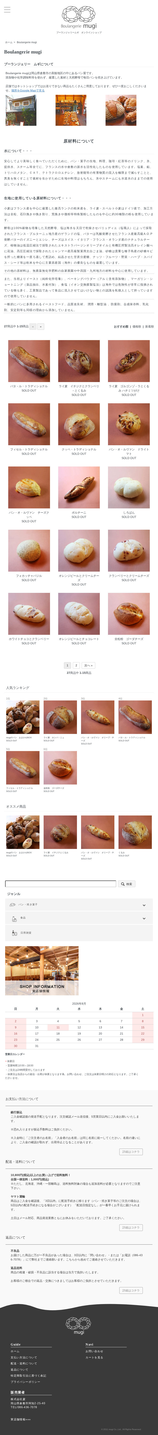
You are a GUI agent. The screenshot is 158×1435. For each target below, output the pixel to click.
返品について (19, 1369)
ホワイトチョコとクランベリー (29, 639)
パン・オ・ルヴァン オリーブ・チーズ (97, 721)
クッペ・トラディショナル (79, 449)
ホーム (9, 42)
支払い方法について (24, 1357)
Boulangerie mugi (27, 42)
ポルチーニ (79, 512)
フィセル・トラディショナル (29, 449)
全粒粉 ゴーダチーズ (129, 639)
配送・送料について (24, 1363)
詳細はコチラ (131, 1151)
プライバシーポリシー (25, 1381)
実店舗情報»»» (21, 1419)
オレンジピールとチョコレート (79, 639)
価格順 (136, 326)
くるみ (123, 854)
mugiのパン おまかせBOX (19, 720)
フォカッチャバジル (29, 575)
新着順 (149, 326)
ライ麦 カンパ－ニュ (54, 720)
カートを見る (94, 1357)
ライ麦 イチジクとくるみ (56, 854)
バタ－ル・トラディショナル (29, 386)
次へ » (88, 665)
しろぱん (129, 512)
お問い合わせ (94, 1351)
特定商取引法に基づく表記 (28, 1375)
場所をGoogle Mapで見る (28, 90)
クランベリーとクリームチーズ (129, 575)
